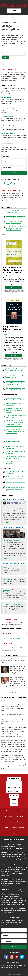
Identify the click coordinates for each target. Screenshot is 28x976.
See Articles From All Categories (11, 638)
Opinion (14, 799)
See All (14, 804)
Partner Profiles (14, 778)
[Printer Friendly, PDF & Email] (2, 64)
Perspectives (6, 590)
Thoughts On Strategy (14, 787)
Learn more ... (6, 522)
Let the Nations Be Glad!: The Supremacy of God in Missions (14, 270)
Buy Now (13, 287)
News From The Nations (14, 783)
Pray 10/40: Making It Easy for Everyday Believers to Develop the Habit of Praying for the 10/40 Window (16, 228)
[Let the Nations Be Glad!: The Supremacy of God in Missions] (14, 265)
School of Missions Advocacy (12, 604)
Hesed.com (14, 5)
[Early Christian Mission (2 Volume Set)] (14, 324)
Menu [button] (15, 17)
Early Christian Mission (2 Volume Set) (12, 329)
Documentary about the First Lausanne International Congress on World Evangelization (15, 489)
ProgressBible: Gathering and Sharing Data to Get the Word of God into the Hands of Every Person (15, 382)
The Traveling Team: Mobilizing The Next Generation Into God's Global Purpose (15, 370)
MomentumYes (6, 579)
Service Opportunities (14, 791)
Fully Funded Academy (8, 508)
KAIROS (5, 567)
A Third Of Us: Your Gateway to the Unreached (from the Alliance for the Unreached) (15, 410)
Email (3, 50)
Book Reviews (14, 795)
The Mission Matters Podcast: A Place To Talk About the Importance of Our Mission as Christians (15, 431)
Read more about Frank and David (9, 693)
